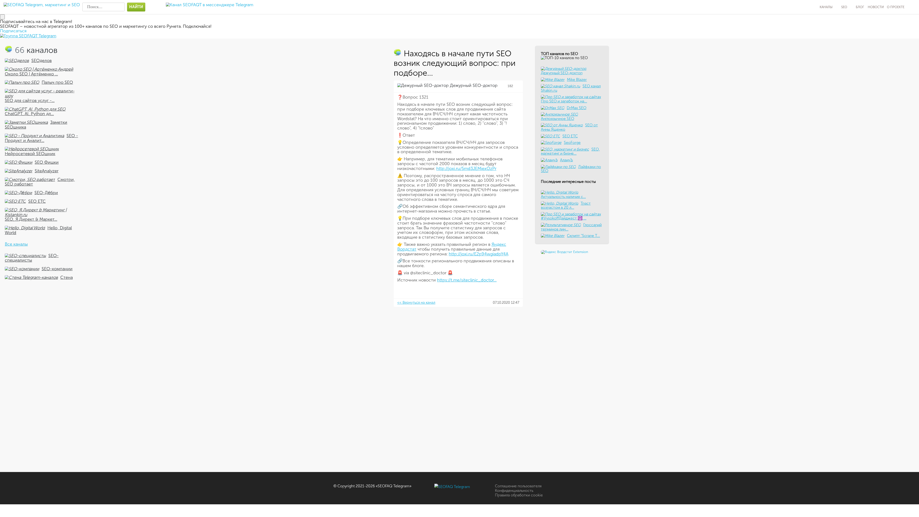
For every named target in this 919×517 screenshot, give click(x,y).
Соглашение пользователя (518, 486)
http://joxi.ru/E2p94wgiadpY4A (478, 254)
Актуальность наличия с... (563, 196)
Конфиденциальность (514, 490)
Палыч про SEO (57, 82)
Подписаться (13, 31)
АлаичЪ (566, 160)
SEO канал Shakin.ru (571, 88)
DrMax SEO (576, 108)
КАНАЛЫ (826, 7)
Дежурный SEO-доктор (473, 85)
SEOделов (41, 60)
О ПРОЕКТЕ (895, 7)
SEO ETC (37, 201)
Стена (66, 277)
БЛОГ (860, 7)
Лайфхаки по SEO (571, 168)
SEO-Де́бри (46, 192)
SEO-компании (57, 268)
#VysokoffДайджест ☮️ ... (563, 218)
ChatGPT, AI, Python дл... (29, 113)
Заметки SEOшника (36, 125)
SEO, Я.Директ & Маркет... (31, 219)
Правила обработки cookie (519, 495)
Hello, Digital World (38, 230)
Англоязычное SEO (557, 118)
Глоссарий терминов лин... (571, 227)
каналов (36, 50)
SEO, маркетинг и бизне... (570, 151)
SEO (844, 7)
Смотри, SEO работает (40, 182)
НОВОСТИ (876, 7)
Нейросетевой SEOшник (30, 153)
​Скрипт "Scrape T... (583, 235)
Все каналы (16, 244)
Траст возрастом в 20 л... (566, 205)
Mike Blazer (577, 79)
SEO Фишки (47, 162)
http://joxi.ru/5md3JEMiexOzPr (466, 168)
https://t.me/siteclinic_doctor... (467, 280)
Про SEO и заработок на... (564, 101)
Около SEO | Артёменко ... (31, 74)
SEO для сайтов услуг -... (30, 100)
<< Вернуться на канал (416, 302)
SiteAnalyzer (46, 171)
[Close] (2, 16)
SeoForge (572, 142)
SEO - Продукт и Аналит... (41, 138)
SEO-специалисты (32, 258)
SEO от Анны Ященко (569, 127)
